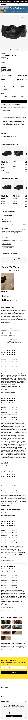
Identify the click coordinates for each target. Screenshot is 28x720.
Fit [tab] (19, 333)
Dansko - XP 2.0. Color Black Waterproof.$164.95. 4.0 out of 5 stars (18, 193)
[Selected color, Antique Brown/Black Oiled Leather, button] (2, 196)
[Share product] (22, 17)
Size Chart (3, 133)
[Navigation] (25, 4)
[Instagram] (2, 682)
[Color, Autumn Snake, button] (16, 196)
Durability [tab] (5, 335)
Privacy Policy (14, 709)
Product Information (6, 115)
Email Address (6, 667)
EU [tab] (20, 79)
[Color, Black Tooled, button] (5, 196)
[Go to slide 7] (17, 49)
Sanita (3, 53)
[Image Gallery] (6, 622)
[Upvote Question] (4, 224)
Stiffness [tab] (13, 335)
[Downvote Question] (13, 224)
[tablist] (21, 79)
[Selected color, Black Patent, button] (26, 162)
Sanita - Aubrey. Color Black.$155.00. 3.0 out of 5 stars (18, 157)
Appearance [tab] (6, 330)
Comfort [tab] (23, 333)
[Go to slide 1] (10, 49)
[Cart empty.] (22, 4)
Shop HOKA (19, 11)
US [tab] (18, 79)
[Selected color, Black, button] (2, 162)
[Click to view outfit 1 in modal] (7, 281)
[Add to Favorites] (10, 147)
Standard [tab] (24, 79)
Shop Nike (13, 11)
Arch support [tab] (15, 330)
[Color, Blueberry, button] (7, 162)
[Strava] (8, 682)
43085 (8, 110)
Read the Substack (21, 1)
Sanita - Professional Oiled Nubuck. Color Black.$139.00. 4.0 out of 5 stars (6, 159)
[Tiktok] (5, 682)
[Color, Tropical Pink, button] (19, 196)
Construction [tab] (14, 333)
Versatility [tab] (5, 333)
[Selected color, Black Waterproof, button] (14, 196)
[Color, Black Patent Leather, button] (7, 196)
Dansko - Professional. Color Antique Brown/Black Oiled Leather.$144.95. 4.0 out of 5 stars (6, 193)
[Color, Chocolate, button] (5, 162)
